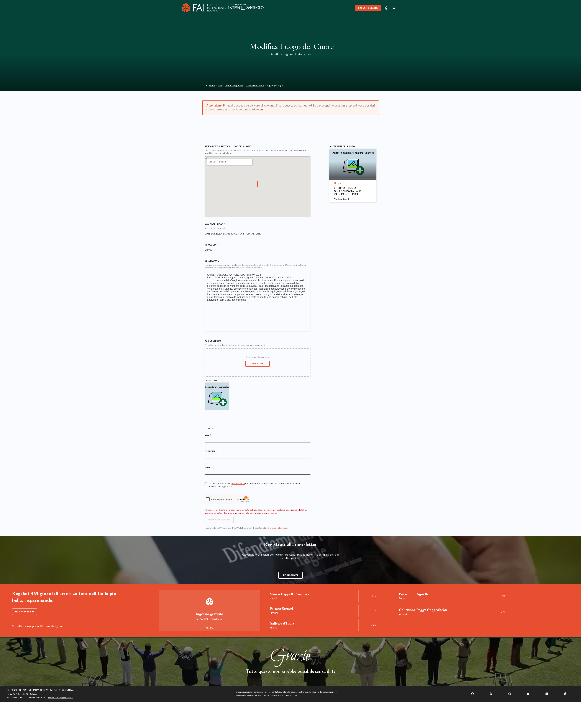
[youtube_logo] (528, 694)
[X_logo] (491, 694)
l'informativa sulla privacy (276, 528)
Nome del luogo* (215, 224)
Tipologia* (211, 245)
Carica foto (257, 364)
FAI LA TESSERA (368, 8)
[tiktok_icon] (565, 694)
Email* (208, 467)
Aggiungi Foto (213, 341)
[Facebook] (472, 694)
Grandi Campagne (234, 85)
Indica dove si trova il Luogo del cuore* (228, 146)
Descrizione (212, 261)
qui (261, 109)
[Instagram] (509, 694)
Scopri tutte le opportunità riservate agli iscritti (39, 626)
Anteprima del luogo (342, 146)
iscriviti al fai (24, 611)
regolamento (238, 483)
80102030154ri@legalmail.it (60, 698)
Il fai (220, 85)
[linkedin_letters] (546, 694)
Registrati (290, 575)
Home (212, 85)
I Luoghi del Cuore (255, 85)
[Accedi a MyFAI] (386, 8)
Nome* (208, 435)
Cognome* (211, 451)
